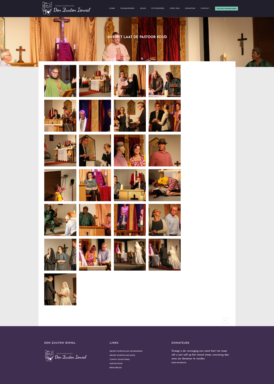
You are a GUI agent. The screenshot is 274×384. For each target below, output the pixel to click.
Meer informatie (179, 363)
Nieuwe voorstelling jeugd (122, 355)
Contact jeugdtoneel (120, 359)
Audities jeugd (116, 363)
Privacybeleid (116, 368)
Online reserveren (226, 9)
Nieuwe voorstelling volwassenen (126, 351)
